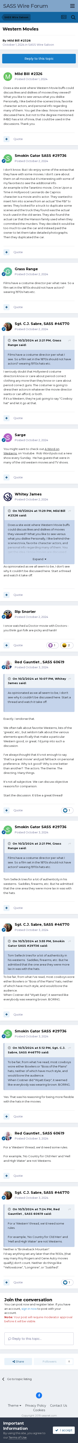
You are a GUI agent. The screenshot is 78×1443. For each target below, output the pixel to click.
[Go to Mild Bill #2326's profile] (7, 76)
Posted (31, 79)
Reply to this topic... (26, 1339)
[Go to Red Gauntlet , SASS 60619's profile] (7, 664)
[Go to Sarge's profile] (7, 437)
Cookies (39, 1410)
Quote (18, 139)
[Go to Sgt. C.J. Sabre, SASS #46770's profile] (7, 326)
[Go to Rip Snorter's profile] (7, 614)
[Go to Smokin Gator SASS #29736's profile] (7, 158)
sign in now (29, 1308)
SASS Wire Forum (25, 6)
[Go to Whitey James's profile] (7, 497)
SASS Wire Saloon (41, 44)
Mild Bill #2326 (19, 40)
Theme (14, 1406)
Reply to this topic (39, 59)
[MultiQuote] (6, 139)
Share (19, 1361)
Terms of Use (18, 1437)
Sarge (20, 435)
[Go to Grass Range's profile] (7, 271)
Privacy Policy (35, 1406)
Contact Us (58, 1406)
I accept (65, 1430)
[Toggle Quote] (10, 340)
